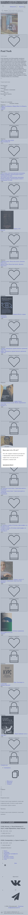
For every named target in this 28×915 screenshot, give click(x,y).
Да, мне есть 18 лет (8, 465)
